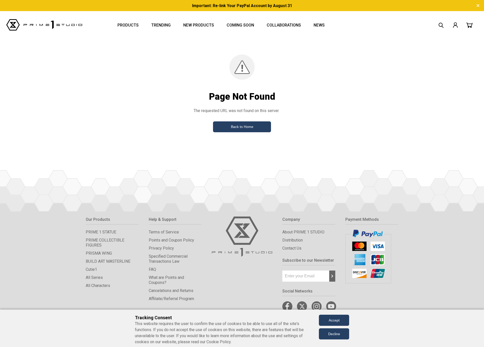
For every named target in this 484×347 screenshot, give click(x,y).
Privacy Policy (161, 248)
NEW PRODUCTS (198, 25)
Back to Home (242, 127)
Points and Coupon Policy (171, 240)
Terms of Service (164, 232)
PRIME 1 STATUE (101, 232)
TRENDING (161, 25)
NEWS (319, 25)
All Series (94, 277)
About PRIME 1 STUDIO (303, 232)
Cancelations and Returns (171, 290)
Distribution (292, 240)
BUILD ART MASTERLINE (108, 261)
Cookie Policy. (218, 341)
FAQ (152, 269)
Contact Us (291, 248)
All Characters (98, 285)
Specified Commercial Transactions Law (168, 259)
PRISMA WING (99, 253)
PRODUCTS (128, 25)
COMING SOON (240, 25)
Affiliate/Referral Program (171, 298)
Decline (334, 334)
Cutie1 (91, 269)
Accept (334, 320)
